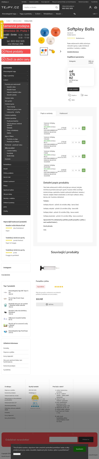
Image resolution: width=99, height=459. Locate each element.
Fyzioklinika (94, 2)
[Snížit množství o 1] (72, 128)
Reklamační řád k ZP (11, 402)
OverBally (10, 153)
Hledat (57, 7)
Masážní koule (11, 89)
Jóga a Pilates (9, 136)
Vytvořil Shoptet (93, 455)
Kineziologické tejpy (9, 71)
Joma (5, 207)
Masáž (5, 169)
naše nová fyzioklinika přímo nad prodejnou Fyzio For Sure (63, 418)
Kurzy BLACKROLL (10, 418)
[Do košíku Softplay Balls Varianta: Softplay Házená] (83, 128)
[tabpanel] (49, 282)
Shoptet (8, 456)
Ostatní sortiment (9, 181)
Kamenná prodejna (83, 2)
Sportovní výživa (8, 190)
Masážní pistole (12, 95)
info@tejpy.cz (32, 393)
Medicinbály (10, 156)
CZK (94, 14)
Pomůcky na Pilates (13, 141)
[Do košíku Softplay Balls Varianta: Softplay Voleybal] (83, 142)
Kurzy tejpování (45, 2)
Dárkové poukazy (8, 202)
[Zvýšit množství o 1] (79, 128)
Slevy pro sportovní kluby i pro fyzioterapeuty (64, 2)
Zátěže (9, 133)
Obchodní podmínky (10, 405)
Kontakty (24, 2)
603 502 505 (32, 390)
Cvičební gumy (9, 104)
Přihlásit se (86, 439)
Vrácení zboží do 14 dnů (11, 395)
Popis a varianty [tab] (46, 113)
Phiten (5, 186)
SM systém (8, 101)
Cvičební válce (9, 98)
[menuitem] (10, 14)
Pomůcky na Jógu (12, 139)
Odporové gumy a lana (14, 109)
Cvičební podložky (10, 115)
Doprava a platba (33, 2)
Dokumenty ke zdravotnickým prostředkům (13, 399)
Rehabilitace (7, 164)
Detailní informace (73, 52)
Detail (51, 304)
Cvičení (5, 80)
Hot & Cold (6, 177)
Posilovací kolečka (12, 121)
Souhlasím (79, 449)
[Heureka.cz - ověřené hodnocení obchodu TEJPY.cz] (37, 403)
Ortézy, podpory (8, 173)
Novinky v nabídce (9, 198)
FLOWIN (7, 159)
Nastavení (17, 454)
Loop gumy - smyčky (13, 112)
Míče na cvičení (10, 148)
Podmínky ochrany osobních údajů (12, 408)
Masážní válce (11, 87)
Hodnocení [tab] (64, 113)
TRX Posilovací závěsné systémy (14, 124)
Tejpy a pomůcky (8, 76)
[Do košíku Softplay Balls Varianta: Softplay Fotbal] (83, 156)
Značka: (71, 35)
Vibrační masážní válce (14, 92)
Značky (5, 211)
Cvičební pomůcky (10, 118)
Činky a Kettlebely (12, 130)
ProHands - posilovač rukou (13, 145)
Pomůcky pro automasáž (12, 84)
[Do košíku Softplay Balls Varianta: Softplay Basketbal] (83, 170)
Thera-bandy (11, 107)
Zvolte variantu (73, 89)
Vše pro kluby (7, 194)
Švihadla (9, 128)
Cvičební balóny (12, 151)
